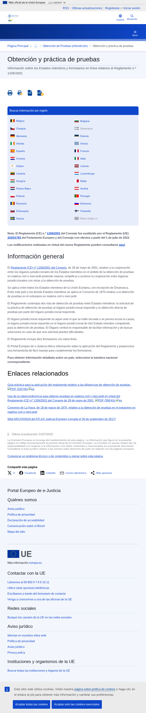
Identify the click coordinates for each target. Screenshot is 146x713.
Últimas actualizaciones (87, 8)
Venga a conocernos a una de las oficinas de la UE (39, 599)
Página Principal (17, 45)
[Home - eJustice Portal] (12, 17)
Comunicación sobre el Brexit (26, 526)
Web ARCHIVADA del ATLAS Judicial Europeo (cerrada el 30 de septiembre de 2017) (61, 419)
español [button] (120, 20)
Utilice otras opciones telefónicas (28, 587)
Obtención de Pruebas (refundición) (65, 45)
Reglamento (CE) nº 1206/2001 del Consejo (39, 267)
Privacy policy (16, 652)
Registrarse (112, 8)
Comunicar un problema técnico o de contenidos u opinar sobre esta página (55, 456)
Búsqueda (132, 19)
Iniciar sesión (132, 8)
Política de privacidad (21, 514)
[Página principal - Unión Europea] (19, 554)
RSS (66, 8)
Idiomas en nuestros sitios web (26, 635)
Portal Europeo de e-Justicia (34, 490)
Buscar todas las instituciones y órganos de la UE (38, 670)
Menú (135, 35)
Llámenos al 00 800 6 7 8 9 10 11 (28, 582)
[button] (12, 473)
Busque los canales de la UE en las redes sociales (39, 617)
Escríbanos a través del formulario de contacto (36, 593)
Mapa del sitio (16, 531)
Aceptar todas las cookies (31, 704)
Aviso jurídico (16, 508)
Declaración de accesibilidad (25, 520)
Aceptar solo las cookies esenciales (76, 704)
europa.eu (35, 562)
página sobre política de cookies (94, 689)
